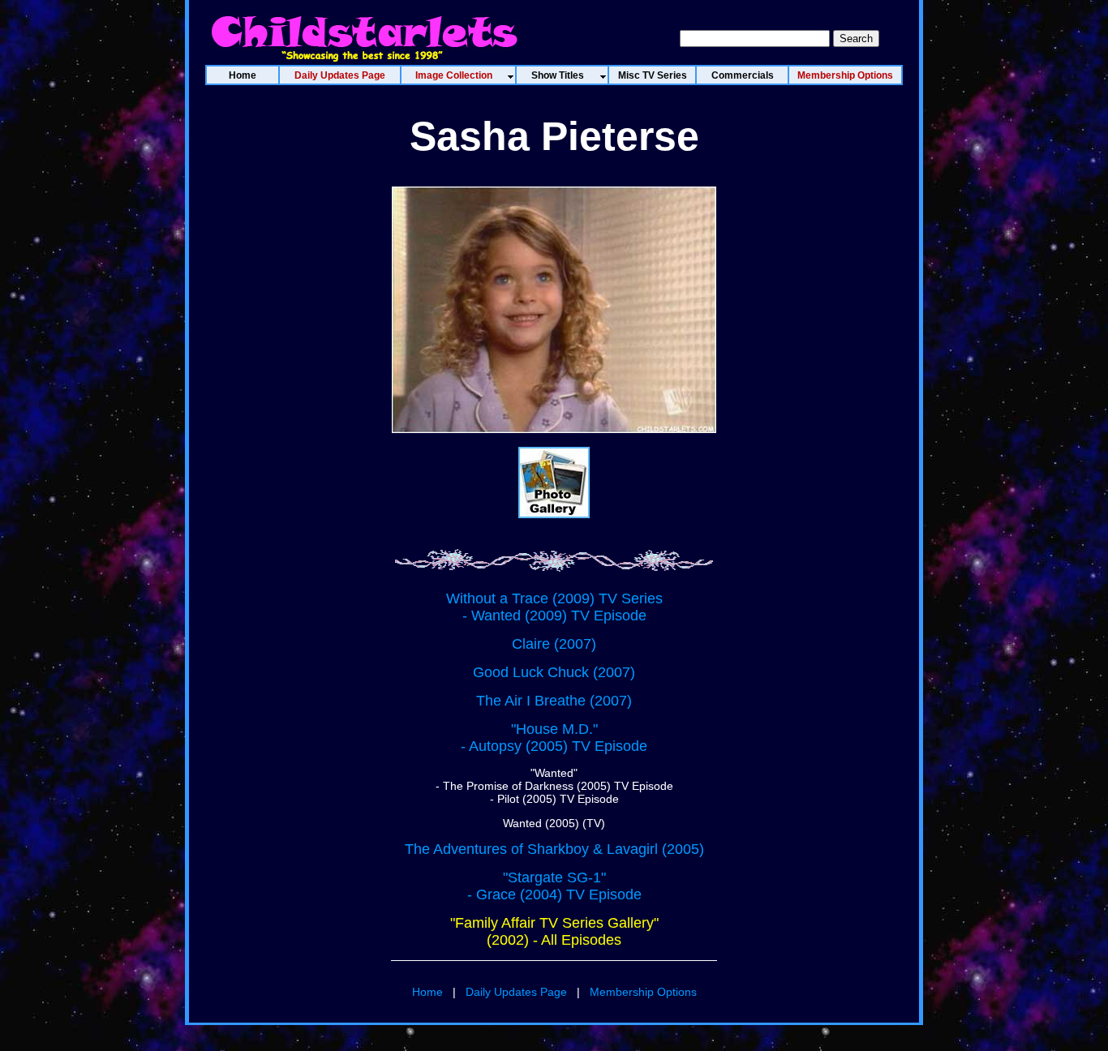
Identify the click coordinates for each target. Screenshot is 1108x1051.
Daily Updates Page (516, 991)
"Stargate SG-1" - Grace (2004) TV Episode (554, 886)
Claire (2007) (554, 644)
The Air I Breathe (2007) (554, 701)
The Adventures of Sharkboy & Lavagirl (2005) (554, 849)
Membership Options (643, 991)
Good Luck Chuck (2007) (554, 672)
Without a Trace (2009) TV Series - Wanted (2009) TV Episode (554, 607)
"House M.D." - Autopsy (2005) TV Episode (554, 737)
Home (427, 991)
